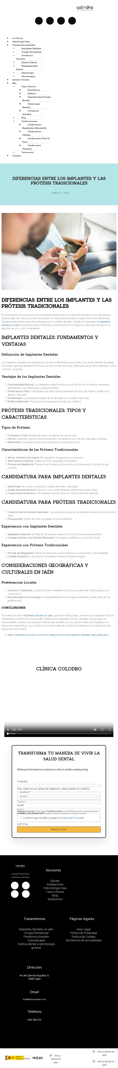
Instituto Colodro (20, 80)
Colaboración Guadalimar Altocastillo (34, 126)
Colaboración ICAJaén (31, 133)
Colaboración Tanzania (31, 147)
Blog (24, 118)
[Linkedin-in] (61, 21)
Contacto (16, 156)
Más (14, 83)
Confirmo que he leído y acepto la (53, 818)
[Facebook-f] (39, 21)
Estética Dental (29, 62)
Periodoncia (34, 90)
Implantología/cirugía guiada (36, 98)
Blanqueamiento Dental (27, 67)
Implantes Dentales (31, 49)
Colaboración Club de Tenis (36, 140)
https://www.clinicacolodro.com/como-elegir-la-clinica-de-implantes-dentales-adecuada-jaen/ (58, 634)
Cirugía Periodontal (31, 52)
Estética (32, 94)
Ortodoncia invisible (30, 112)
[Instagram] (72, 21)
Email (20, 805)
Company (22, 781)
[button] (62, 44)
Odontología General (31, 105)
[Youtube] (50, 21)
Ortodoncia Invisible (24, 57)
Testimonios (28, 152)
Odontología (28, 73)
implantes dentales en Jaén (38, 615)
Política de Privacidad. (72, 818)
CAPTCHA (22, 824)
